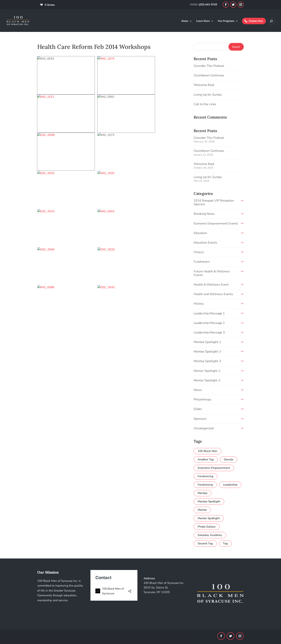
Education (200, 233)
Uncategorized (204, 428)
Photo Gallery (207, 527)
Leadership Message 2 (209, 323)
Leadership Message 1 (209, 313)
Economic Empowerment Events (216, 223)
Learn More (203, 21)
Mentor (202, 510)
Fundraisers (202, 262)
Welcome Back (204, 85)
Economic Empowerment (214, 468)
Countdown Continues (209, 75)
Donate (228, 459)
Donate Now (256, 21)
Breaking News (204, 214)
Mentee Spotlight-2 (207, 351)
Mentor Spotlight (209, 518)
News (198, 390)
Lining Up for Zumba (208, 95)
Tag (225, 543)
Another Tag (206, 459)
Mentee (202, 493)
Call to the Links (205, 104)
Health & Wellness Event (211, 284)
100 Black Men (207, 451)
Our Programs (226, 21)
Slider (198, 409)
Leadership (230, 485)
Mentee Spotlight (209, 501)
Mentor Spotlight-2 (207, 380)
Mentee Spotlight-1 (207, 342)
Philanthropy (202, 399)
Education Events (205, 242)
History (199, 304)
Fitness (199, 252)
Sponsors (200, 419)
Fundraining (205, 476)
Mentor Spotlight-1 (207, 371)
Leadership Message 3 (209, 332)
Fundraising (205, 485)
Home (184, 21)
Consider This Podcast (209, 66)
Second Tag (205, 543)
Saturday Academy (210, 535)
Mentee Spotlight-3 (207, 361)
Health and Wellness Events (213, 294)
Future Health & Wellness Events (212, 273)
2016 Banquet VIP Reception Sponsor (214, 202)
